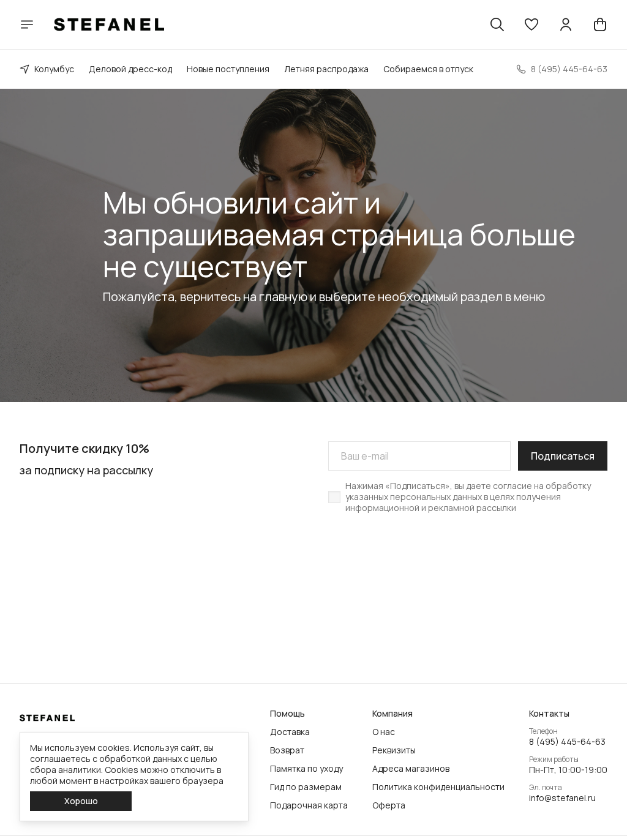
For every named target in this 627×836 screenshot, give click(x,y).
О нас (383, 731)
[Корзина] (600, 24)
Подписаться (563, 456)
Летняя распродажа (326, 69)
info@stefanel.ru (562, 798)
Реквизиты (394, 750)
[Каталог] (27, 24)
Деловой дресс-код (130, 69)
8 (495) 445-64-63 (567, 741)
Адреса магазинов (410, 768)
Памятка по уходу (306, 768)
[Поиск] (497, 24)
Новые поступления (228, 69)
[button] (531, 24)
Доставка (290, 731)
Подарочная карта (309, 805)
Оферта (388, 805)
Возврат (287, 750)
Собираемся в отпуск (428, 69)
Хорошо (81, 801)
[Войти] (565, 24)
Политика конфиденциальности (438, 787)
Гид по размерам (306, 787)
